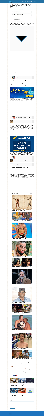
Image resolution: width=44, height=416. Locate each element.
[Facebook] (14, 375)
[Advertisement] (22, 66)
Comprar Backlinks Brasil (25, 1)
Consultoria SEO (30, 1)
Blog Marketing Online (27, 368)
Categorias (34, 1)
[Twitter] (15, 375)
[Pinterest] (16, 375)
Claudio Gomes (15, 366)
